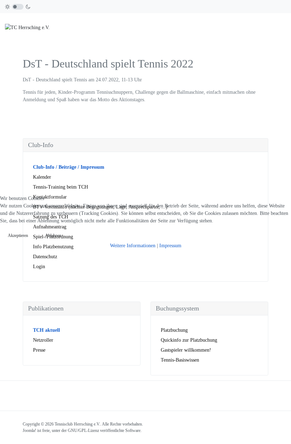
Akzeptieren (18, 235)
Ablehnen (53, 235)
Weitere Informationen (132, 245)
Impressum (170, 245)
